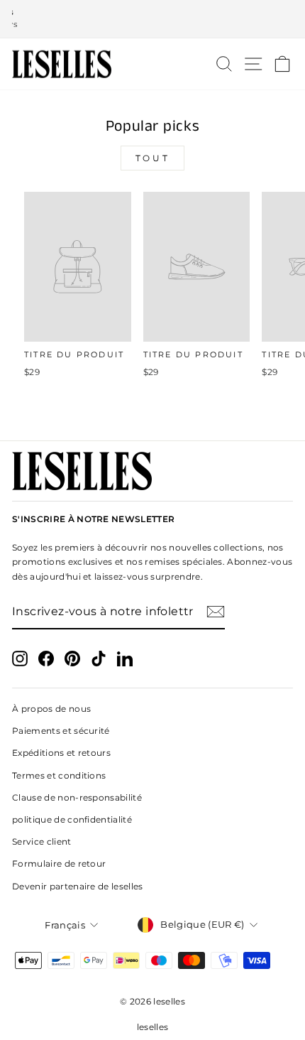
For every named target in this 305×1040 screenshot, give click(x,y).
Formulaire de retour (59, 863)
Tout (152, 158)
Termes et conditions (59, 775)
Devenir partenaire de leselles (77, 886)
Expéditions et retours (61, 752)
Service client (42, 841)
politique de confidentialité (72, 819)
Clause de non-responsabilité (77, 797)
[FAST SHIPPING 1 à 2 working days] (152, 19)
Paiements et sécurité (61, 730)
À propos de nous (51, 708)
